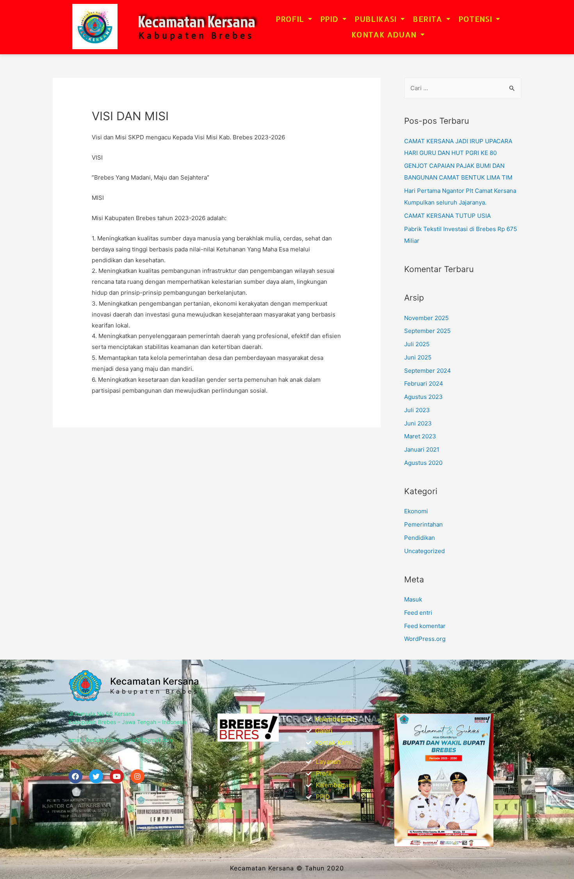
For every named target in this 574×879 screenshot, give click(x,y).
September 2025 (427, 331)
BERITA (427, 19)
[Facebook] (75, 776)
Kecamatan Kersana (196, 21)
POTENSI (475, 19)
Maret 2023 (420, 436)
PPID (329, 19)
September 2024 (427, 370)
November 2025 (426, 318)
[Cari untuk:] (462, 88)
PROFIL (290, 19)
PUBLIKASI (376, 19)
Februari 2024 (423, 383)
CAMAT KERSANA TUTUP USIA (447, 215)
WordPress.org (425, 638)
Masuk (413, 599)
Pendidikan (419, 537)
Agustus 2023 (423, 396)
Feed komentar (425, 626)
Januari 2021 (421, 449)
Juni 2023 (418, 423)
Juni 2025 (417, 357)
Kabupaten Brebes (154, 691)
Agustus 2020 (423, 462)
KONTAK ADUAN (384, 34)
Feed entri (418, 612)
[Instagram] (137, 776)
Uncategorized (424, 551)
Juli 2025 (417, 344)
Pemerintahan (423, 524)
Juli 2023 (417, 410)
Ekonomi (416, 511)
